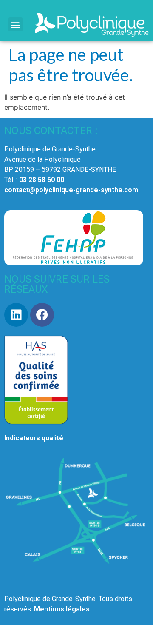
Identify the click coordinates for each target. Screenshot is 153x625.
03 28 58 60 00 (41, 180)
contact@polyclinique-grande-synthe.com (71, 190)
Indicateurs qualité (33, 438)
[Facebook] (42, 315)
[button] (15, 24)
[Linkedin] (16, 315)
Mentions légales (62, 609)
